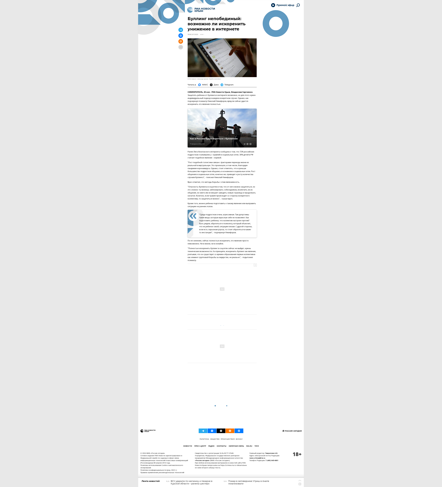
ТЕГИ (256, 446)
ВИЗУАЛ (239, 439)
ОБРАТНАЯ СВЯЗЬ (236, 446)
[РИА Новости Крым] (201, 10)
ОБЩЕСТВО (215, 439)
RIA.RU (249, 446)
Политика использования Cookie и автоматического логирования (161, 466)
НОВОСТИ (187, 446)
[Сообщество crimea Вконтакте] (212, 431)
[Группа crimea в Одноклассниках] (230, 431)
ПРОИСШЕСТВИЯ (228, 439)
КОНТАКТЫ (221, 446)
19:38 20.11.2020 (193, 34)
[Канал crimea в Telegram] (203, 431)
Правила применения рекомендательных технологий (162, 472)
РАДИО (211, 446)
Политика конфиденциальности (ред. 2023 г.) (158, 470)
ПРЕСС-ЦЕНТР (200, 446)
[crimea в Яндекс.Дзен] (221, 431)
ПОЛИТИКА (204, 439)
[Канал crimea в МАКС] (239, 431)
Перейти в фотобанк (215, 79)
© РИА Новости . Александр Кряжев (198, 79)
